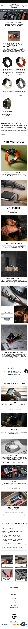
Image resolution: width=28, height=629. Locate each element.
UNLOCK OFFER (7, 318)
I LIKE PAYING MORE (7, 320)
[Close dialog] (27, 307)
